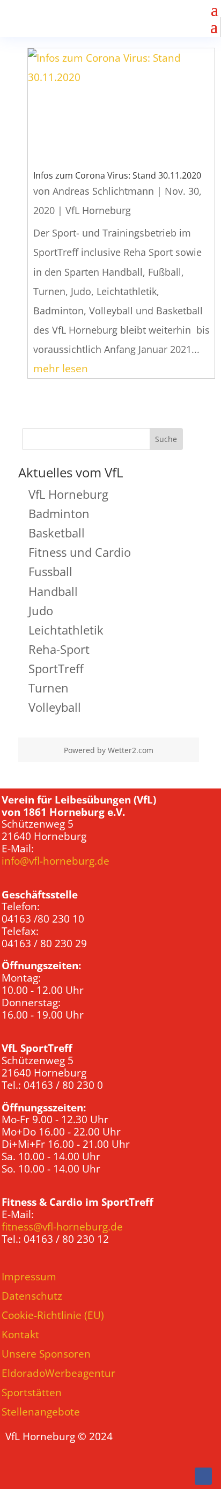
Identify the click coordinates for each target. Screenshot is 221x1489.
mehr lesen (60, 368)
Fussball (50, 571)
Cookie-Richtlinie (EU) (53, 1315)
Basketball (56, 533)
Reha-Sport (59, 649)
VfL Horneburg (98, 210)
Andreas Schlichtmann (103, 191)
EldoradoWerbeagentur (58, 1373)
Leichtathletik (66, 630)
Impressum (29, 1277)
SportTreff (56, 668)
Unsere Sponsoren (46, 1354)
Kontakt (20, 1334)
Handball (53, 591)
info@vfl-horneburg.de (55, 861)
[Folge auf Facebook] (203, 1476)
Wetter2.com (130, 750)
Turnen (48, 688)
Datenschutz (32, 1296)
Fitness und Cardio (79, 552)
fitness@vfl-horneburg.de (62, 1227)
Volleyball (54, 707)
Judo (40, 610)
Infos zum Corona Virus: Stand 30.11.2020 (117, 175)
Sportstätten (32, 1392)
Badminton (59, 513)
